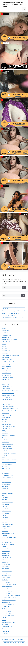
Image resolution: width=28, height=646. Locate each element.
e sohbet (4, 437)
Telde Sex (4, 573)
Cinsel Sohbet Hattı (7, 415)
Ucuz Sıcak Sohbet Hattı (8, 622)
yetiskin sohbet (6, 631)
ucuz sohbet (5, 624)
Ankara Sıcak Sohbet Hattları (9, 341)
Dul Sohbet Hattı (12, 644)
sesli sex (4, 515)
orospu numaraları (6, 482)
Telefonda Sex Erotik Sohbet (9, 315)
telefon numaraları (6, 575)
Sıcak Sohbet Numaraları (8, 544)
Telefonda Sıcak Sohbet (8, 609)
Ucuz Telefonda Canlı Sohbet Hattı (11, 313)
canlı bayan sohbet (7, 375)
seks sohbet (5, 508)
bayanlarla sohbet (6, 370)
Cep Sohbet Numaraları (8, 406)
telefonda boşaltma (7, 589)
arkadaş (4, 344)
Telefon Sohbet (6, 582)
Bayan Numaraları (6, 366)
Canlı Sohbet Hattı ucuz (8, 393)
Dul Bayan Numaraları (7, 430)
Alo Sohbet (5, 333)
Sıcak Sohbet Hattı (7, 542)
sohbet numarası (6, 564)
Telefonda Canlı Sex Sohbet (9, 593)
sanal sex (4, 491)
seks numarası (6, 504)
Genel (3, 457)
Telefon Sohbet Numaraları (9, 584)
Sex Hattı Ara (9, 642)
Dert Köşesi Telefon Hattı (8, 426)
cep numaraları (6, 404)
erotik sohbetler (6, 451)
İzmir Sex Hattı (6, 468)
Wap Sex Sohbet (6, 629)
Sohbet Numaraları (7, 562)
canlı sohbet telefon (7, 399)
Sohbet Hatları (6, 551)
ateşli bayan (5, 353)
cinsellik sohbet (6, 417)
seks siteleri (5, 506)
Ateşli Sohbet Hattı (7, 359)
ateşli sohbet (5, 357)
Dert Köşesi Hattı (6, 424)
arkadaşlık (4, 348)
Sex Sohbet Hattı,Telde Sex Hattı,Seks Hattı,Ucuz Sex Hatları (13, 4)
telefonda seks (6, 602)
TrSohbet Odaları (20, 644)
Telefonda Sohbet (6, 611)
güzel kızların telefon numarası (10, 459)
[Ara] (24, 287)
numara (4, 479)
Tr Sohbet (4, 617)
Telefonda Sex (6, 606)
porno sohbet (5, 488)
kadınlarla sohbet (6, 471)
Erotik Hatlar (5, 439)
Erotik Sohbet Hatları (7, 446)
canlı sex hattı (5, 379)
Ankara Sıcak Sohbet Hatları (9, 339)
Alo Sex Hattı (5, 330)
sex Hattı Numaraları (7, 524)
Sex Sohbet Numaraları (8, 533)
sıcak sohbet (5, 540)
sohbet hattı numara (7, 557)
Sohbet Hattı (5, 555)
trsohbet (4, 620)
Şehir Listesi (5, 495)
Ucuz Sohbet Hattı (7, 626)
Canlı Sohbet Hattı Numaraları (10, 390)
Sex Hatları (5, 517)
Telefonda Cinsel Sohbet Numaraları (11, 595)
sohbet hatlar (5, 548)
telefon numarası (6, 577)
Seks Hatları (5, 497)
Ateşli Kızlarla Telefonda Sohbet (10, 355)
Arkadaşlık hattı (6, 350)
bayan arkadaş (6, 364)
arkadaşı (4, 346)
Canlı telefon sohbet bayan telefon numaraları (14, 311)
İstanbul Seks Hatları (7, 464)
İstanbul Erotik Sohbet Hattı (9, 462)
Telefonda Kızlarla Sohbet (8, 600)
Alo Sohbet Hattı (6, 335)
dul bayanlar (5, 433)
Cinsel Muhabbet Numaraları (9, 410)
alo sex (4, 328)
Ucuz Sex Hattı (15, 642)
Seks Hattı (4, 499)
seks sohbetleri (6, 513)
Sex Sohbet (5, 531)
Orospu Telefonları (7, 484)
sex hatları (4, 520)
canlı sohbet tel (6, 397)
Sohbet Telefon (6, 568)
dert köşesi (5, 422)
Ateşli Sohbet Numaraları (8, 362)
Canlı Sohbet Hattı (7, 388)
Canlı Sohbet (5, 384)
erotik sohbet (5, 442)
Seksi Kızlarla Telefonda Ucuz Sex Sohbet (13, 317)
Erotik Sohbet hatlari (7, 444)
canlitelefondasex (6, 373)
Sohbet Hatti (5, 553)
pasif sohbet (5, 486)
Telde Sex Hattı (17, 641)
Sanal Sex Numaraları (7, 493)
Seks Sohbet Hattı (6, 511)
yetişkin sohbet (6, 633)
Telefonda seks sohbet (8, 604)
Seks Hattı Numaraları (7, 502)
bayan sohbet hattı (7, 368)
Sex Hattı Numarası (7, 526)
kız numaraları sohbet (7, 475)
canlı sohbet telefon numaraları (10, 402)
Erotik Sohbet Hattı (7, 448)
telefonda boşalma (7, 586)
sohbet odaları (6, 566)
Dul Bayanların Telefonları (8, 435)
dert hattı (4, 419)
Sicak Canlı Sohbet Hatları (9, 537)
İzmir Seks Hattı (6, 466)
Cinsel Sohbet (5, 413)
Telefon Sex (5, 580)
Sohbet (4, 546)
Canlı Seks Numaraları (7, 377)
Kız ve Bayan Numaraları (8, 477)
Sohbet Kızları (5, 560)
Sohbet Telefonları (7, 571)
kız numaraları (5, 473)
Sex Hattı (4, 522)
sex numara (5, 528)
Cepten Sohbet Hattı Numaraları (10, 408)
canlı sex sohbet (6, 382)
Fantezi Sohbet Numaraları (9, 453)
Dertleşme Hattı (6, 428)
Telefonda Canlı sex (7, 591)
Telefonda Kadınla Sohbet (9, 597)
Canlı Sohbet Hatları (7, 386)
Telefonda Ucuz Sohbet (8, 615)
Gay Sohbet (5, 455)
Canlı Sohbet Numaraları (8, 395)
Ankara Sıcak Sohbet (7, 337)
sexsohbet (4, 535)
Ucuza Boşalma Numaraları (8, 639)
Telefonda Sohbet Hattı (8, 613)
